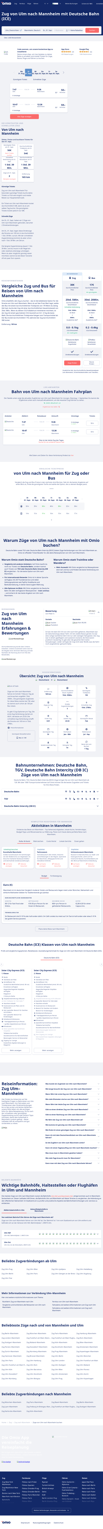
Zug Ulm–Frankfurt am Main (87, 1360)
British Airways (48, 1488)
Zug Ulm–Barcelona (34, 1369)
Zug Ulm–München (83, 1356)
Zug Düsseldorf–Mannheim (37, 1347)
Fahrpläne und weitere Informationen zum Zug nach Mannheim (72, 1309)
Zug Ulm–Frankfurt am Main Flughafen (16, 1365)
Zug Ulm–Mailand (83, 1365)
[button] (47, 30)
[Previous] (21, 499)
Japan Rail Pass (88, 1482)
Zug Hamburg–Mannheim (86, 1333)
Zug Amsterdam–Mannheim (87, 1347)
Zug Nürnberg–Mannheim (36, 1351)
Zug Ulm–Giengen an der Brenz (63, 1274)
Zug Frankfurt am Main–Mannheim (40, 1338)
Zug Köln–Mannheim (59, 1342)
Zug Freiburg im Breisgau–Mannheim (41, 1407)
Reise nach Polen (88, 1492)
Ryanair (45, 1482)
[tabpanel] (51, 1009)
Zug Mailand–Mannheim (36, 1342)
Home (4, 1422)
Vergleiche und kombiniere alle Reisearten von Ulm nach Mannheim (23, 1306)
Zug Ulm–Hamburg (34, 1360)
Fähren (35, 4)
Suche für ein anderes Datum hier (51, 442)
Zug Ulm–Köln (7, 1369)
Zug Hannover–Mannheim (12, 1356)
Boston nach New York (11, 1493)
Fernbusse (26, 1478)
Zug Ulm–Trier (7, 1278)
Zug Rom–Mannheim (84, 1338)
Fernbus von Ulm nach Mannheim (65, 1302)
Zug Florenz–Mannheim (11, 1347)
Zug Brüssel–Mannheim (36, 1356)
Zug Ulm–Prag (7, 1269)
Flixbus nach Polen (29, 1482)
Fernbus (22, 4)
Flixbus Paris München (31, 1495)
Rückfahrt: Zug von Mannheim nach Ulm (17, 1302)
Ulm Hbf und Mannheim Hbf (62, 1196)
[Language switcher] (57, 3)
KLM (43, 1495)
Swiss (44, 1492)
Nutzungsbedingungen (42, 1523)
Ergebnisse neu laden (50, 407)
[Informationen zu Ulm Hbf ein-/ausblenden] (97, 1234)
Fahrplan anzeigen (9, 179)
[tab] (20, 79)
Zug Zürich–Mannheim (10, 1351)
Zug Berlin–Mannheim (10, 1333)
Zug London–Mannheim (11, 1338)
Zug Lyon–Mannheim (10, 1407)
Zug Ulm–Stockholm (34, 1374)
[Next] (63, 72)
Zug (15, 4)
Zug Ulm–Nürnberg (9, 1378)
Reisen (84, 1478)
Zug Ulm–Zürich (82, 1374)
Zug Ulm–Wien (32, 1269)
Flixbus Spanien (28, 1485)
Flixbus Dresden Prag (30, 1488)
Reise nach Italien (89, 1495)
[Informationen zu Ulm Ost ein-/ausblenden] (97, 1243)
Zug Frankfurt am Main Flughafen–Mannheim (69, 1338)
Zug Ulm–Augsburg (83, 1274)
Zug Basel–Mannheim (60, 1402)
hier (72, 455)
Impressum (25, 1523)
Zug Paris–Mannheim (60, 1333)
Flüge (29, 4)
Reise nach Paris (88, 1488)
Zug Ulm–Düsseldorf (9, 1374)
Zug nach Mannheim (22, 1422)
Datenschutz (58, 1523)
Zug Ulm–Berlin (7, 1274)
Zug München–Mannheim (36, 1333)
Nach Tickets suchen (9, 154)
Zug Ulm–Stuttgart (59, 1365)
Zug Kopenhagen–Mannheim (87, 1351)
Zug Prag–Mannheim (59, 1351)
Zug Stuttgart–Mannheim (11, 1342)
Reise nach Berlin (88, 1485)
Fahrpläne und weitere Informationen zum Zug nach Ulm (74, 1305)
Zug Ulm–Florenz (82, 1369)
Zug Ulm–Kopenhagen (84, 1378)
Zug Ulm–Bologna (33, 1378)
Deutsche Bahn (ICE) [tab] (51, 958)
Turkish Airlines (48, 1485)
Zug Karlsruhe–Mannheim (11, 1411)
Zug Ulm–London (58, 1360)
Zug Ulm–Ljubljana (59, 1269)
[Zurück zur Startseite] (8, 3)
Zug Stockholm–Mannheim (62, 1347)
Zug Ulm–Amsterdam (60, 1374)
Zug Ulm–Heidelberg (84, 1269)
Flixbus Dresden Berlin (31, 1492)
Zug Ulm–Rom (32, 1365)
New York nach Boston (11, 1496)
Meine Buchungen (71, 3)
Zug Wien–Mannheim (84, 1342)
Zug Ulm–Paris (32, 1274)
